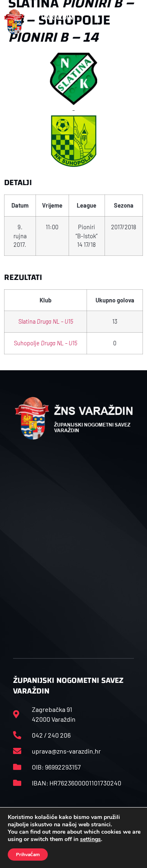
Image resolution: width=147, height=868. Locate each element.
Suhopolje (45, 343)
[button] (134, 21)
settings (90, 839)
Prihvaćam (28, 854)
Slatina (45, 321)
